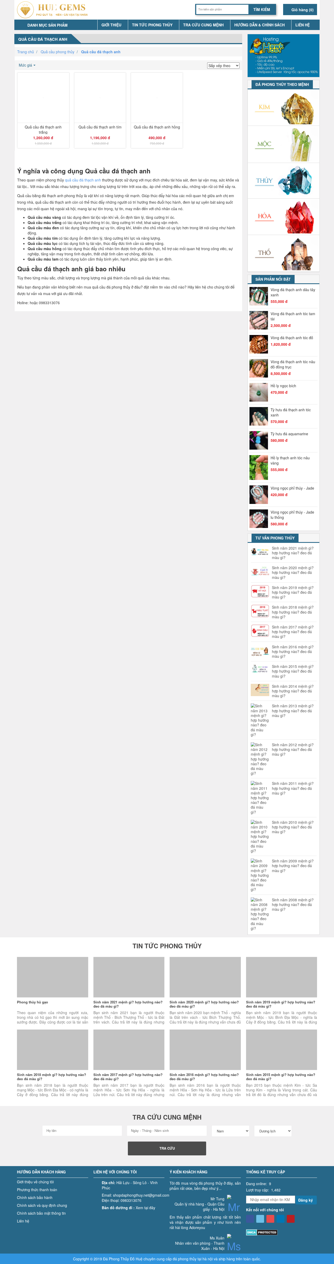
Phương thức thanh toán (37, 1189)
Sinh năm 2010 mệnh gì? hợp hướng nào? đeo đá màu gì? (293, 827)
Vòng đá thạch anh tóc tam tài (293, 316)
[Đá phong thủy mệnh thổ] (284, 253)
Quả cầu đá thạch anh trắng (43, 129)
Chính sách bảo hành (34, 1197)
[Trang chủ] (91, 25)
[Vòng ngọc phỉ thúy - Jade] (260, 494)
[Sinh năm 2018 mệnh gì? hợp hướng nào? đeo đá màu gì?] (52, 1050)
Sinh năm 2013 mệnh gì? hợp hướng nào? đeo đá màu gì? (293, 710)
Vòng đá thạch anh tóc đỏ (292, 337)
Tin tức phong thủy (152, 24)
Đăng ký (305, 1200)
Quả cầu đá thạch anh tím (100, 127)
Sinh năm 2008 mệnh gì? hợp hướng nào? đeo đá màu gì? (293, 904)
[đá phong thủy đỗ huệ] (54, 9)
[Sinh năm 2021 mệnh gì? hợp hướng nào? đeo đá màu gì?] (129, 977)
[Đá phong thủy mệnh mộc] (284, 144)
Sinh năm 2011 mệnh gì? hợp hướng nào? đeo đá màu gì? (293, 788)
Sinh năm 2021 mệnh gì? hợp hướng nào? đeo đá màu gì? (293, 553)
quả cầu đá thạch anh (83, 180)
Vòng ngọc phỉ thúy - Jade (292, 488)
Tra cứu (167, 1148)
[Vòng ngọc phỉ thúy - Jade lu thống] (260, 518)
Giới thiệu (111, 24)
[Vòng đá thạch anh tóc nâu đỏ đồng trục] (260, 368)
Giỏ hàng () (302, 9)
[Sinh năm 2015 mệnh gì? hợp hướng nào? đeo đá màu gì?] (281, 1050)
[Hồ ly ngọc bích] (260, 392)
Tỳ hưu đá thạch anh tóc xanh (291, 412)
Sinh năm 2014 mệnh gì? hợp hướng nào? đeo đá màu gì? (293, 691)
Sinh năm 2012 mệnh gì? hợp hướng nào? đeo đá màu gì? (293, 749)
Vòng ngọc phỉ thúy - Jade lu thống (292, 514)
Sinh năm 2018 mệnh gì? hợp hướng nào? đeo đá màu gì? (293, 612)
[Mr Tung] (234, 1210)
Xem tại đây (145, 1207)
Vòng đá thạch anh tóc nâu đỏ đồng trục (293, 364)
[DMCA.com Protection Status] (262, 1231)
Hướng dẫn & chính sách (259, 24)
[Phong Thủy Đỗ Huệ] (250, 1219)
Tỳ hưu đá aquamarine (289, 433)
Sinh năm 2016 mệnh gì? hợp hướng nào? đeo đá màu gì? (293, 651)
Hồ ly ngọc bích (283, 385)
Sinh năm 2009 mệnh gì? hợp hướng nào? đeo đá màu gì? (293, 866)
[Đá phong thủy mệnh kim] (284, 108)
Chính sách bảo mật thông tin (41, 1213)
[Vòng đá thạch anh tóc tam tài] (260, 320)
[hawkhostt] (283, 54)
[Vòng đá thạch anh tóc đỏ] (260, 344)
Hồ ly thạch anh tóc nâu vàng (290, 460)
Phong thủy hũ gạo (32, 1002)
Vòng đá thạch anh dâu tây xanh (293, 292)
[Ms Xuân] (234, 1249)
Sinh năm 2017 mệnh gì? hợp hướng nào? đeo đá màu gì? (293, 632)
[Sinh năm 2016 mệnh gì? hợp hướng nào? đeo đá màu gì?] (205, 1050)
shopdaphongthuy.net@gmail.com (141, 1195)
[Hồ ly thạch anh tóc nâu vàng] (260, 467)
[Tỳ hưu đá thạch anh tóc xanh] (260, 416)
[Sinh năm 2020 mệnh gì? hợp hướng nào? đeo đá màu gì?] (205, 977)
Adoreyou (197, 1227)
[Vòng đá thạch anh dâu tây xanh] (260, 296)
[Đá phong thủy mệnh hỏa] (284, 217)
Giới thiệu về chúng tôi (35, 1181)
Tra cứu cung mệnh (203, 24)
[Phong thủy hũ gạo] (52, 977)
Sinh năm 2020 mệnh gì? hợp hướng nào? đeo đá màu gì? (293, 572)
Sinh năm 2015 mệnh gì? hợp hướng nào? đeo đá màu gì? (293, 671)
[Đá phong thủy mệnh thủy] (284, 180)
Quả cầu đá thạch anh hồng (157, 127)
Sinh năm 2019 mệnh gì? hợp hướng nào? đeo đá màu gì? (293, 592)
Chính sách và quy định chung (42, 1205)
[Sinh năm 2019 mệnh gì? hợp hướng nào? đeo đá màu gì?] (281, 977)
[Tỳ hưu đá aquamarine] (260, 440)
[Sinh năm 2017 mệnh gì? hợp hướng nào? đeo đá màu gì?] (129, 1050)
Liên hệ (302, 24)
